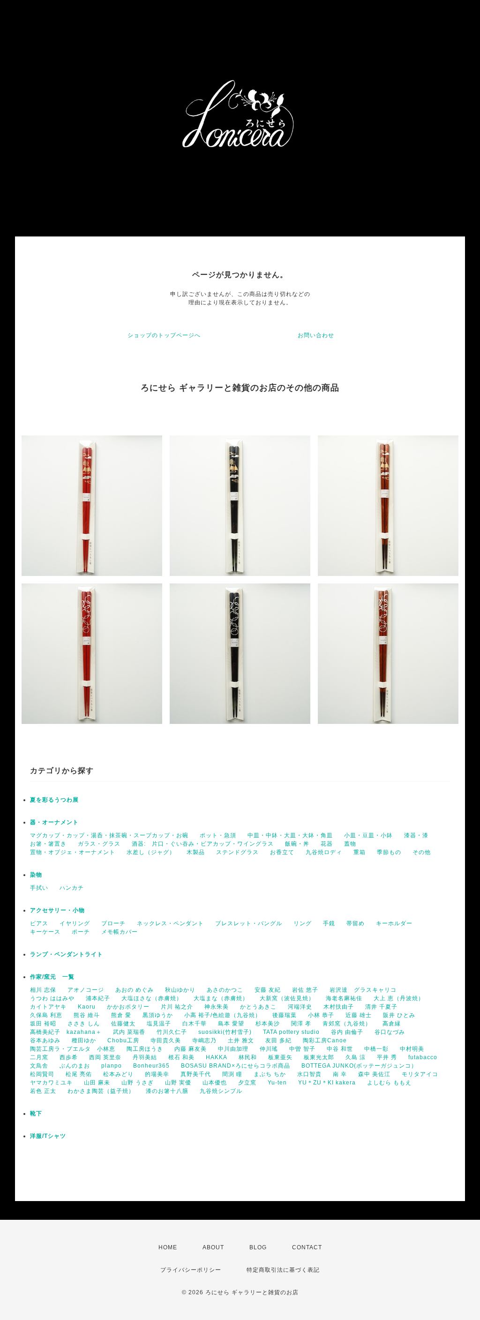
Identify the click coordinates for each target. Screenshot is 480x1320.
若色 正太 (43, 1091)
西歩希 (69, 1057)
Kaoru (87, 1006)
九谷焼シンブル (221, 1091)
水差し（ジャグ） (151, 852)
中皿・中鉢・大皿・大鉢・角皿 (290, 835)
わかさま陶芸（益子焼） (101, 1091)
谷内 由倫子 (347, 1032)
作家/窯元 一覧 (52, 976)
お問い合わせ (316, 335)
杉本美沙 (267, 1023)
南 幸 (340, 1074)
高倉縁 (391, 1023)
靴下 (36, 1113)
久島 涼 (355, 1057)
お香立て (282, 852)
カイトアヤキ (48, 1006)
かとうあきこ (258, 1006)
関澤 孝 (301, 1023)
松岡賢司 (42, 1074)
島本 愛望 (231, 1023)
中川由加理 (233, 1049)
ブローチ (113, 923)
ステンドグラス (237, 852)
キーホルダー (394, 923)
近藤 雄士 (358, 1015)
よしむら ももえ (389, 1082)
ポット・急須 (218, 835)
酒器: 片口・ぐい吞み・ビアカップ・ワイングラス (203, 844)
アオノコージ (86, 990)
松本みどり (118, 1074)
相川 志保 (43, 990)
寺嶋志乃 (204, 1040)
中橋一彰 (376, 1049)
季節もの (389, 852)
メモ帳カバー (119, 932)
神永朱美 (216, 1006)
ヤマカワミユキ (51, 1082)
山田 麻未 (97, 1082)
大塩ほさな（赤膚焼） (151, 998)
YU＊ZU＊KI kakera (327, 1082)
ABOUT (213, 1247)
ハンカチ (72, 888)
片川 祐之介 (177, 1006)
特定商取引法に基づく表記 (283, 1270)
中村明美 (412, 1049)
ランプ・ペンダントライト (66, 954)
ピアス (39, 923)
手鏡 (329, 923)
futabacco (422, 1057)
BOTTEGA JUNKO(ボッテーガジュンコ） (359, 1065)
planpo (111, 1065)
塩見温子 (159, 1023)
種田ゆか (84, 1040)
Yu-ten (277, 1082)
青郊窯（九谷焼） (346, 1023)
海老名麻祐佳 (344, 998)
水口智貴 (309, 1074)
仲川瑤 (269, 1049)
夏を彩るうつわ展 (54, 799)
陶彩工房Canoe (325, 1040)
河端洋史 (300, 1006)
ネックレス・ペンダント (170, 923)
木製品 (196, 852)
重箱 (359, 852)
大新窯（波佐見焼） (287, 998)
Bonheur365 (151, 1065)
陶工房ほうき (145, 1049)
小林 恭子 (321, 1015)
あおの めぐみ (134, 990)
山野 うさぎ (137, 1082)
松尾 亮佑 (79, 1074)
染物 (36, 874)
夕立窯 (247, 1082)
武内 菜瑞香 (129, 1032)
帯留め (355, 923)
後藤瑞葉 (284, 1015)
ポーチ (81, 932)
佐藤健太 (123, 1023)
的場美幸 (157, 1074)
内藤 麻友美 (190, 1049)
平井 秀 (387, 1057)
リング (302, 923)
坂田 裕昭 (43, 1023)
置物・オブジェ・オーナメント (72, 852)
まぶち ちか (270, 1074)
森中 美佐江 (374, 1074)
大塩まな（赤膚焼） (221, 998)
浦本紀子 (98, 998)
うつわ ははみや (52, 998)
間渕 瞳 (232, 1074)
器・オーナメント (54, 822)
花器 (327, 844)
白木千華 (194, 1023)
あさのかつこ (225, 990)
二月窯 (39, 1057)
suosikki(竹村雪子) (225, 1032)
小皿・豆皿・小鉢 (368, 835)
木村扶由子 (338, 1006)
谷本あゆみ (45, 1040)
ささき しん (84, 1023)
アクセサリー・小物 (57, 910)
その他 (421, 852)
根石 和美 (181, 1057)
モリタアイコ (420, 1074)
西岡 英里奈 (105, 1057)
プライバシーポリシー (190, 1270)
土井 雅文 (241, 1040)
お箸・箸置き (48, 844)
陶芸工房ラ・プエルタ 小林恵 (72, 1049)
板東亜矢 (280, 1057)
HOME (167, 1247)
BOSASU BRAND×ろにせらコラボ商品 (235, 1065)
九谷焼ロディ (324, 852)
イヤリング (75, 923)
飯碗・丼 (297, 844)
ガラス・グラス (99, 844)
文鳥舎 (39, 1065)
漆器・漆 (416, 835)
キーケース (45, 932)
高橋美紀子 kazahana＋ (66, 1032)
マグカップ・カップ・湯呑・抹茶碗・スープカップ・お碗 (109, 835)
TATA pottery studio (291, 1032)
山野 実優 (178, 1082)
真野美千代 (195, 1074)
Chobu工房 (123, 1040)
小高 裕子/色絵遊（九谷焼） (222, 1015)
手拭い (39, 888)
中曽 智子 (302, 1049)
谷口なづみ (390, 1032)
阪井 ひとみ (399, 1015)
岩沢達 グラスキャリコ (363, 990)
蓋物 (350, 844)
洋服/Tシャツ (48, 1136)
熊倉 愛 (121, 1015)
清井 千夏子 (381, 1006)
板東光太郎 (319, 1057)
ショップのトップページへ (164, 335)
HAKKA (216, 1057)
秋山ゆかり (180, 990)
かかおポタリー (128, 1006)
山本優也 (214, 1082)
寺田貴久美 (165, 1040)
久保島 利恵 (46, 1015)
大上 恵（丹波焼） (399, 998)
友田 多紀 (278, 1040)
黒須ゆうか (157, 1015)
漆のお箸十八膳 (167, 1091)
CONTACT (307, 1247)
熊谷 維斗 (87, 1015)
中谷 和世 (340, 1049)
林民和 (248, 1057)
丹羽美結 (145, 1057)
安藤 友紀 (268, 990)
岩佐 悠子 (305, 990)
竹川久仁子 (172, 1032)
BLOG (258, 1247)
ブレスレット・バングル (248, 923)
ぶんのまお (75, 1065)
